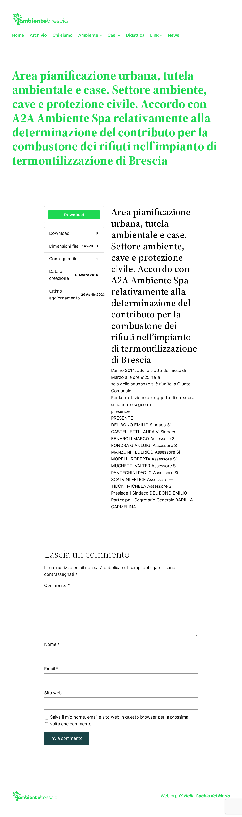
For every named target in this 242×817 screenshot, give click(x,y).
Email (51, 668)
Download (74, 214)
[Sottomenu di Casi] (119, 35)
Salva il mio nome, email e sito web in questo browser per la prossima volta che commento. (119, 720)
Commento (57, 585)
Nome (52, 644)
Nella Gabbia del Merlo (207, 795)
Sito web (53, 692)
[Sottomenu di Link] (161, 35)
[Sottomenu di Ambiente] (100, 35)
